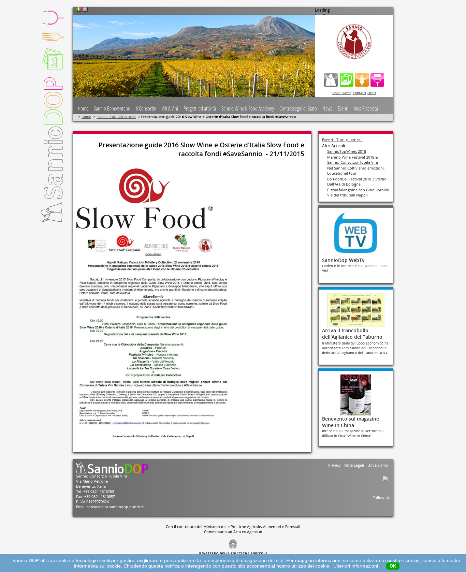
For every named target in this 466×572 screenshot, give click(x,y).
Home (83, 108)
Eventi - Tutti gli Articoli (116, 116)
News (327, 108)
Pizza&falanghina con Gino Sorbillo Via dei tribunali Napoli (358, 192)
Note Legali (354, 465)
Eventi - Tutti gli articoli (342, 139)
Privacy (334, 465)
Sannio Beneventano (112, 108)
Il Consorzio (146, 108)
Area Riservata (366, 108)
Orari (371, 92)
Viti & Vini (170, 108)
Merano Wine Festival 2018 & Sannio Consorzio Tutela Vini (352, 160)
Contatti (359, 92)
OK (393, 566)
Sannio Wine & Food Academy (247, 108)
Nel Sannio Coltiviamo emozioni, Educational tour (356, 170)
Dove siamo (377, 465)
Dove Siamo (341, 92)
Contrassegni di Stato (298, 108)
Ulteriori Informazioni (355, 566)
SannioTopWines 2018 (346, 151)
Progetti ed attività (200, 108)
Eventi (343, 108)
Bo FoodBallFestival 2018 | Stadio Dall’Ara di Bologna (357, 181)
